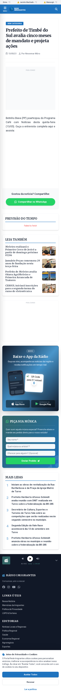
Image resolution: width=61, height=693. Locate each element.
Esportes (6, 647)
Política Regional (9, 631)
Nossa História (8, 601)
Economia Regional (10, 639)
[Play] (30, 559)
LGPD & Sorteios (9, 613)
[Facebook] (3, 587)
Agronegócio (8, 643)
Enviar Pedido (29, 460)
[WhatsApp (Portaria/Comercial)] (19, 587)
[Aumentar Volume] (37, 558)
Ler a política (30, 689)
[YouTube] (13, 587)
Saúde (5, 635)
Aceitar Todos (30, 674)
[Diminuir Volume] (23, 558)
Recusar (30, 682)
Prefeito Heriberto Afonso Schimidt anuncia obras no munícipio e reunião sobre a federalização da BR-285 (31, 541)
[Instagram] (8, 587)
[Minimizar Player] (56, 560)
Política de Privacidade (12, 609)
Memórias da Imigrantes (13, 605)
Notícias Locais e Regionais (14, 627)
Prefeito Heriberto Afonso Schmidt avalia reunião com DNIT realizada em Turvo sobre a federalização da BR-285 (32, 500)
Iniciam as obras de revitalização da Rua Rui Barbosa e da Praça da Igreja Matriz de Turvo (32, 488)
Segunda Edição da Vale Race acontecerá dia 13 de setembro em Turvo (30, 529)
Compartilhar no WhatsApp (32, 201)
